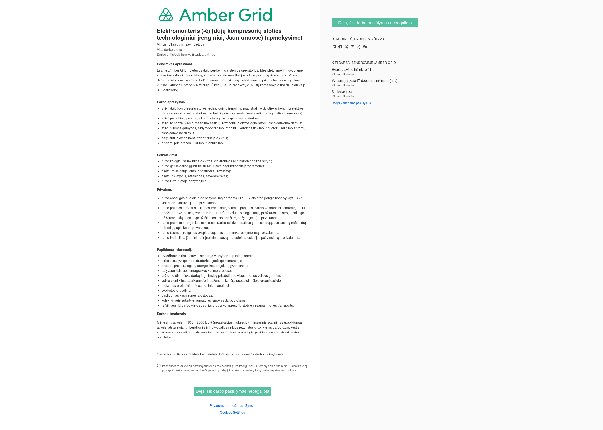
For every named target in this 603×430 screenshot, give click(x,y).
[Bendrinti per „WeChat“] (365, 47)
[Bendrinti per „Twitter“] (346, 47)
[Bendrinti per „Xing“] (359, 47)
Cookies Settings (232, 412)
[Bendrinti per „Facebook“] (340, 47)
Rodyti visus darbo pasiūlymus (351, 103)
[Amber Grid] (216, 14)
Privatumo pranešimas (226, 405)
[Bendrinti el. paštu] (352, 47)
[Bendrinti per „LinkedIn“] (334, 47)
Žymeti (250, 405)
